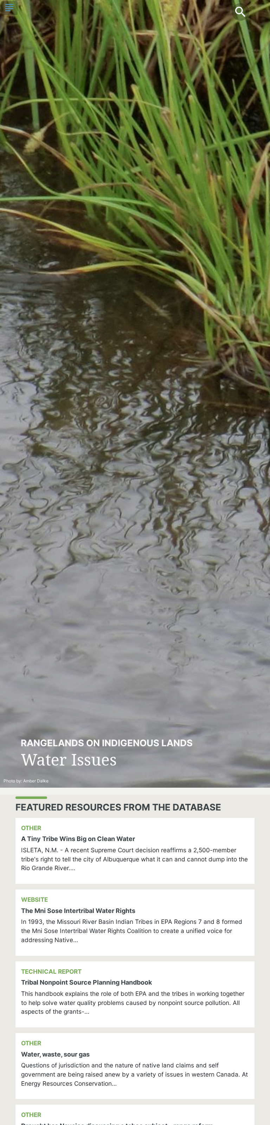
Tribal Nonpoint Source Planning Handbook (86, 982)
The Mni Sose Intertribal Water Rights (78, 910)
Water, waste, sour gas (55, 1054)
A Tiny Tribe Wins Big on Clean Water (78, 838)
